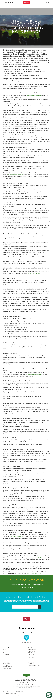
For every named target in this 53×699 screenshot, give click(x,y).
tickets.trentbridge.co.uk (34, 95)
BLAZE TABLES (30, 656)
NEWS (4, 651)
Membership (19, 6)
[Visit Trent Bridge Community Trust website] (26, 638)
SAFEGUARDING (7, 668)
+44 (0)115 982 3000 (31, 684)
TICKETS (5, 656)
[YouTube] (10, 3)
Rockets (43, 6)
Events (37, 6)
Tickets (13, 6)
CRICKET (5, 649)
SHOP (26, 6)
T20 (9, 6)
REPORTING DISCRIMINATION (34, 665)
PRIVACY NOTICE (7, 662)
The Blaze (31, 6)
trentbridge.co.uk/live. (33, 273)
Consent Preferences (13, 693)
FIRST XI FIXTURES (31, 649)
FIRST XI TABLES (31, 651)
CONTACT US (30, 662)
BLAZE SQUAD (30, 657)
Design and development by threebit (18, 695)
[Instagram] (6, 3)
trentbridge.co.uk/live (17, 536)
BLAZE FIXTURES (31, 654)
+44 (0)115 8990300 (30, 687)
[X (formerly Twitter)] (4, 3)
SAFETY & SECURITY (7, 670)
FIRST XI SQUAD (31, 652)
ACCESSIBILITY (6, 663)
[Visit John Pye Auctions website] (26, 618)
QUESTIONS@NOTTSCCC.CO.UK (32, 686)
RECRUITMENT (30, 663)
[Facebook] (2, 3)
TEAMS (4, 652)
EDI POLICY (5, 665)
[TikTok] (12, 3)
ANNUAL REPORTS (7, 666)
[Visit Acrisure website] (26, 628)
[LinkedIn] (8, 3)
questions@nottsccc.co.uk (15, 174)
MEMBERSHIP (6, 654)
